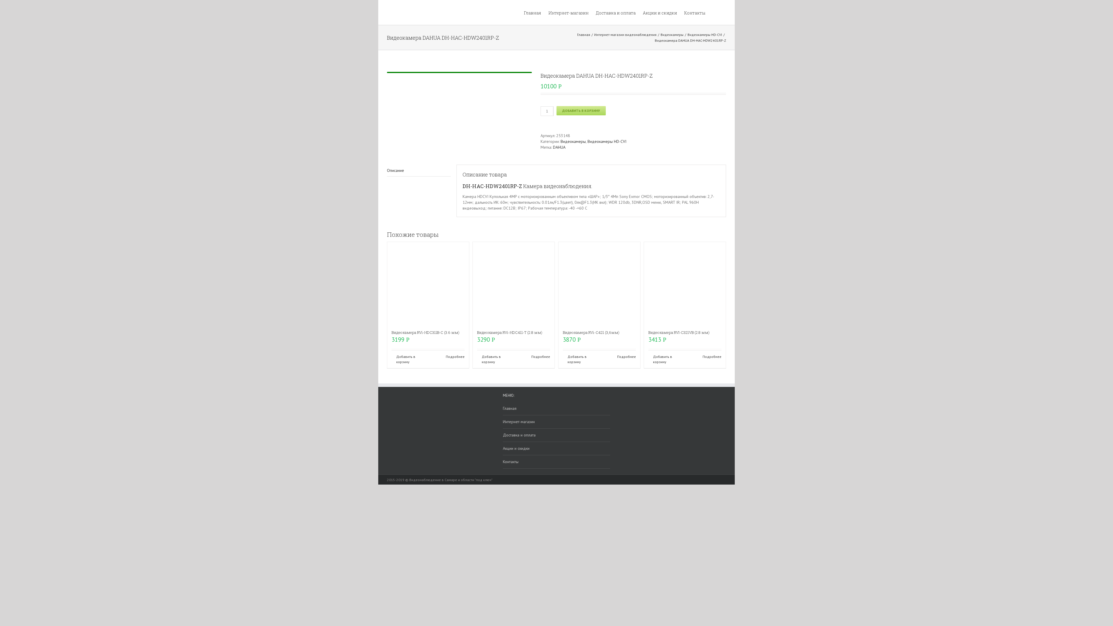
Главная (510, 408)
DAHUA (559, 147)
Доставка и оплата (519, 435)
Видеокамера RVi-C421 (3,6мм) (591, 332)
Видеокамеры (573, 141)
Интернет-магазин (519, 421)
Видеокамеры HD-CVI (607, 141)
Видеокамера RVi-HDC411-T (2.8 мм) (509, 332)
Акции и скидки (516, 448)
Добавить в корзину (581, 110)
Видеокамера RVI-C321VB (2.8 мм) (679, 332)
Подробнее (455, 356)
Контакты (511, 461)
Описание (395, 170)
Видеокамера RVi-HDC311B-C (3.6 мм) (425, 332)
